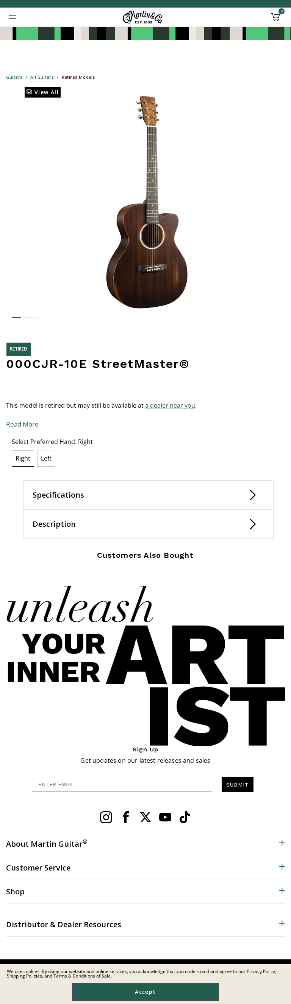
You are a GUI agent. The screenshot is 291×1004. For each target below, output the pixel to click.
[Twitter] (145, 817)
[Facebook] (126, 817)
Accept (145, 991)
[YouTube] (165, 817)
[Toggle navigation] (12, 17)
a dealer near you (170, 405)
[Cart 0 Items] (275, 20)
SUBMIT (237, 785)
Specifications (58, 495)
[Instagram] (106, 817)
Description (54, 524)
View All (45, 92)
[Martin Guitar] (143, 17)
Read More (22, 424)
